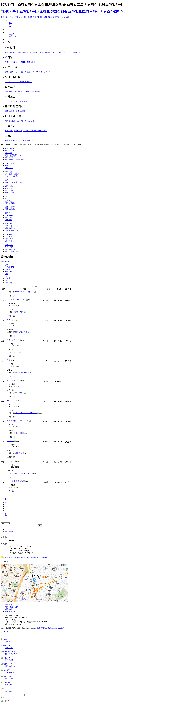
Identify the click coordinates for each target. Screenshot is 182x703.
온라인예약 (18, 131)
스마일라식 (9, 269)
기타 (6, 280)
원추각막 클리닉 (46, 17)
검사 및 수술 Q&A (40, 131)
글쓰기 (12, 531)
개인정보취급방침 (12, 607)
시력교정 (36, 17)
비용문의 (18, 433)
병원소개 (8, 605)
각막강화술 (31, 62)
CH (10, 25)
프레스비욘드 (29, 91)
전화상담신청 (28, 131)
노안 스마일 (38, 91)
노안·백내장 (9, 82)
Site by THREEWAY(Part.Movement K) (50, 628)
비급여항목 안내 (55, 52)
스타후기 (8, 140)
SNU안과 (4, 17)
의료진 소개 (20, 52)
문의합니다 (19, 393)
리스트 (7, 531)
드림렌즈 (16, 101)
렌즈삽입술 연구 (11, 72)
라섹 (10, 101)
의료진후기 (23, 140)
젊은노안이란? (10, 91)
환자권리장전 (10, 611)
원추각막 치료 (21, 111)
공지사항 (22, 121)
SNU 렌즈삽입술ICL (42, 72)
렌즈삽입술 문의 (21, 332)
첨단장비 (28, 52)
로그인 (11, 34)
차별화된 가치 (10, 52)
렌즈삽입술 (18, 17)
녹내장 (7, 276)
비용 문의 (18, 453)
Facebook (44, 557)
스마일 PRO (22, 62)
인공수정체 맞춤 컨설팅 (23, 82)
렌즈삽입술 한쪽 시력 (23, 473)
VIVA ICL (19, 91)
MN (10, 26)
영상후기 (31, 140)
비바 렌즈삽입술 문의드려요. (26, 413)
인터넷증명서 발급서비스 (71, 52)
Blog (30, 557)
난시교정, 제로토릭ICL (26, 72)
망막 (6, 274)
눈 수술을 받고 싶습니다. (24, 292)
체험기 (66, 17)
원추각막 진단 (10, 111)
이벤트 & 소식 (58, 17)
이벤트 (7, 121)
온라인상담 (9, 131)
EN (10, 23)
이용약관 (8, 609)
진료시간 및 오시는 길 (40, 52)
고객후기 (15, 140)
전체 (6, 265)
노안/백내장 (9, 267)
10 (6, 516)
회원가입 (12, 36)
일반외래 (8, 283)
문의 (17, 352)
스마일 (10, 17)
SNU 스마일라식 (11, 62)
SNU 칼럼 (30, 121)
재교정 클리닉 (25, 101)
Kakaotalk (6, 557)
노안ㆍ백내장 (27, 17)
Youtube (20, 557)
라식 (6, 101)
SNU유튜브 (15, 121)
